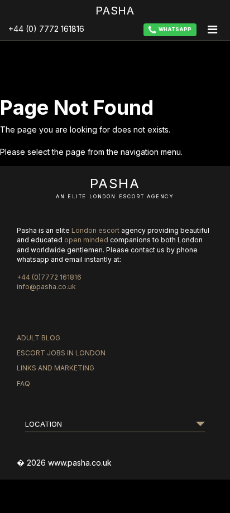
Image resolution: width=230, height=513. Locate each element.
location (43, 423)
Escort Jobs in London (61, 353)
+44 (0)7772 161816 (49, 277)
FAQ (23, 383)
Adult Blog (38, 338)
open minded (86, 240)
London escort (95, 230)
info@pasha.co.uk (46, 286)
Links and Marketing (55, 368)
